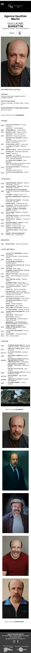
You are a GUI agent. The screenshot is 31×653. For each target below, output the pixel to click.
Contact (12, 33)
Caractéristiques (12, 115)
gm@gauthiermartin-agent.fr (15, 638)
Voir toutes (14, 409)
